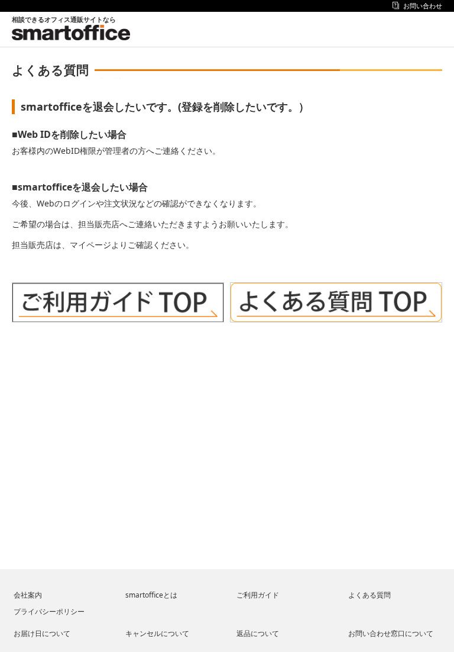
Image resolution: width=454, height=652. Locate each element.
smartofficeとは (151, 595)
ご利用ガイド (257, 595)
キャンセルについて (157, 633)
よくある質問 (369, 595)
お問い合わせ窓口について (390, 633)
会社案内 (28, 595)
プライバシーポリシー (49, 611)
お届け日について (42, 633)
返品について (257, 633)
